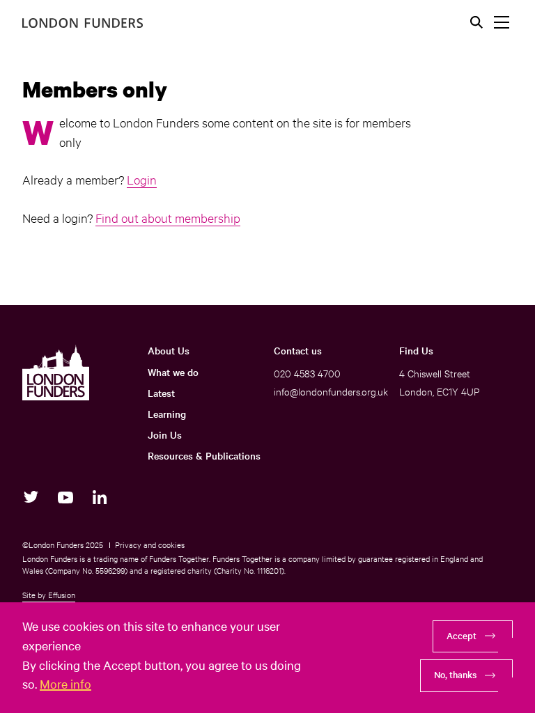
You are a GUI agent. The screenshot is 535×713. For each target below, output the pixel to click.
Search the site (476, 22)
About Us (168, 350)
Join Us (165, 434)
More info (65, 683)
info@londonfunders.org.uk (331, 391)
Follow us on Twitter (31, 497)
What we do (173, 372)
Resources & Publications (204, 455)
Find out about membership (167, 218)
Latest (161, 393)
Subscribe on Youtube (65, 497)
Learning (167, 414)
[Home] (82, 23)
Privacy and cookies (150, 544)
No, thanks (455, 674)
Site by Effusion (48, 594)
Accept (461, 635)
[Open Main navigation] (501, 22)
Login (142, 179)
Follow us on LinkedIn (99, 497)
